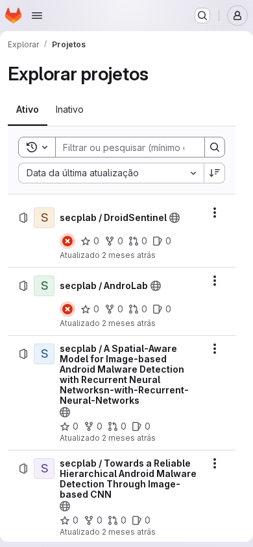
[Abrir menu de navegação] (37, 15)
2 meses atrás (129, 255)
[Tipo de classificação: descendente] (214, 173)
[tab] (27, 109)
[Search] (214, 147)
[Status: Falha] (67, 241)
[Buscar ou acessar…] (202, 15)
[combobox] (111, 173)
